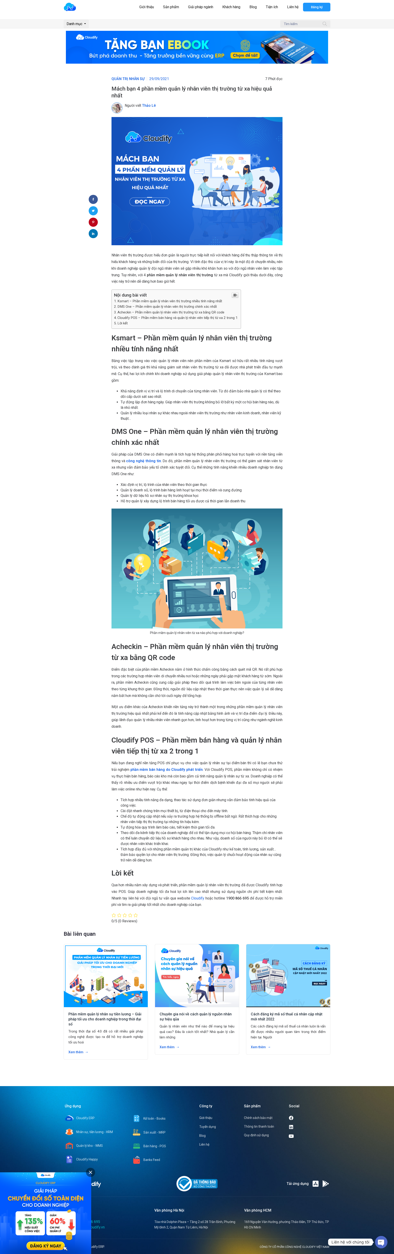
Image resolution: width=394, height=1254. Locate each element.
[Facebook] (308, 1118)
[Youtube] (309, 1136)
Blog (253, 7)
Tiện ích (272, 7)
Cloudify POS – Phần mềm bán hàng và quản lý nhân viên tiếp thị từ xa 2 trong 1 (177, 318)
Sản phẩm (171, 7)
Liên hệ (292, 7)
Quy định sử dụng (256, 1135)
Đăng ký (317, 7)
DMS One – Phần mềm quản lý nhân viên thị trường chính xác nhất (167, 307)
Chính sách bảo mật (258, 1118)
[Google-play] (325, 1183)
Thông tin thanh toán (259, 1126)
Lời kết (122, 323)
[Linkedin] (308, 1127)
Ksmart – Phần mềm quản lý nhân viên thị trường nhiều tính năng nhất (169, 301)
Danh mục (75, 24)
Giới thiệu (146, 7)
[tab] (90, 1172)
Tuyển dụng (207, 1127)
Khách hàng (231, 7)
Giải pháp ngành (200, 7)
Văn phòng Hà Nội (169, 1210)
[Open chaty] (381, 1242)
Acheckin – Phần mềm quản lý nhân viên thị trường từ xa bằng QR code (170, 312)
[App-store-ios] (315, 1183)
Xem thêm (76, 1052)
